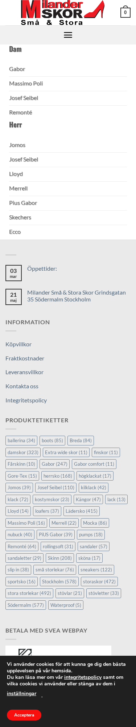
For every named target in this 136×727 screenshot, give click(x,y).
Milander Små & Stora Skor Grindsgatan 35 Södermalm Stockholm (76, 296)
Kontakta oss (21, 385)
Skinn (60, 558)
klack (18, 499)
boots (52, 440)
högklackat (95, 476)
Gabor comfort (94, 464)
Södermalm (26, 605)
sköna (89, 558)
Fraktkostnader (24, 358)
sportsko (22, 581)
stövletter (103, 593)
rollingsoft (58, 546)
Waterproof (65, 605)
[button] (125, 13)
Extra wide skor (66, 452)
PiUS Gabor (56, 534)
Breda (81, 440)
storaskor (99, 581)
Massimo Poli (26, 523)
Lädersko (82, 511)
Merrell (64, 523)
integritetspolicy (83, 677)
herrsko (58, 476)
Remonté (22, 546)
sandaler (93, 546)
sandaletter (24, 558)
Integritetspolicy (26, 400)
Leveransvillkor (24, 371)
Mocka (95, 523)
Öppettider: (42, 268)
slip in (18, 569)
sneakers (96, 569)
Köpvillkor (18, 344)
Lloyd (18, 511)
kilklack (93, 487)
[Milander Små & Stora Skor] (63, 12)
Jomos (19, 487)
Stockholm (59, 581)
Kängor (88, 499)
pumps (91, 534)
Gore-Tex (22, 476)
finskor (106, 452)
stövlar (70, 593)
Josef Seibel (55, 487)
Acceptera (24, 715)
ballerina (21, 440)
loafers (47, 511)
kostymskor (52, 499)
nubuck (20, 534)
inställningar (21, 693)
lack (116, 499)
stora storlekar (29, 593)
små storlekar (55, 569)
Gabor (54, 464)
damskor (23, 452)
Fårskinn (21, 464)
